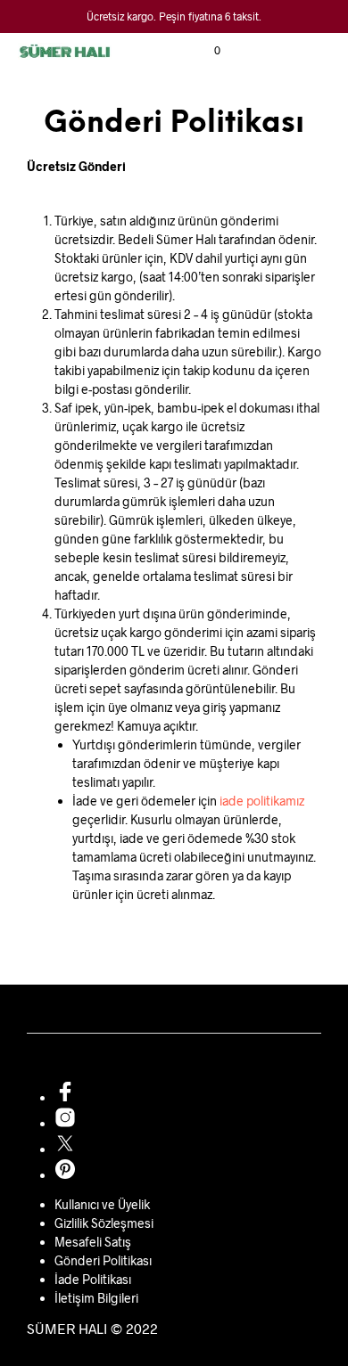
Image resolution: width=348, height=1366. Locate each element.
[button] (205, 51)
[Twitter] (65, 1149)
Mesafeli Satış (92, 1241)
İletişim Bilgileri (96, 1297)
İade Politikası (92, 1279)
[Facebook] (65, 1097)
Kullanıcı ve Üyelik (102, 1204)
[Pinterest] (65, 1174)
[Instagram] (65, 1123)
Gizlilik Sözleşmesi (103, 1223)
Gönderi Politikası (103, 1260)
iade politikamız (262, 800)
